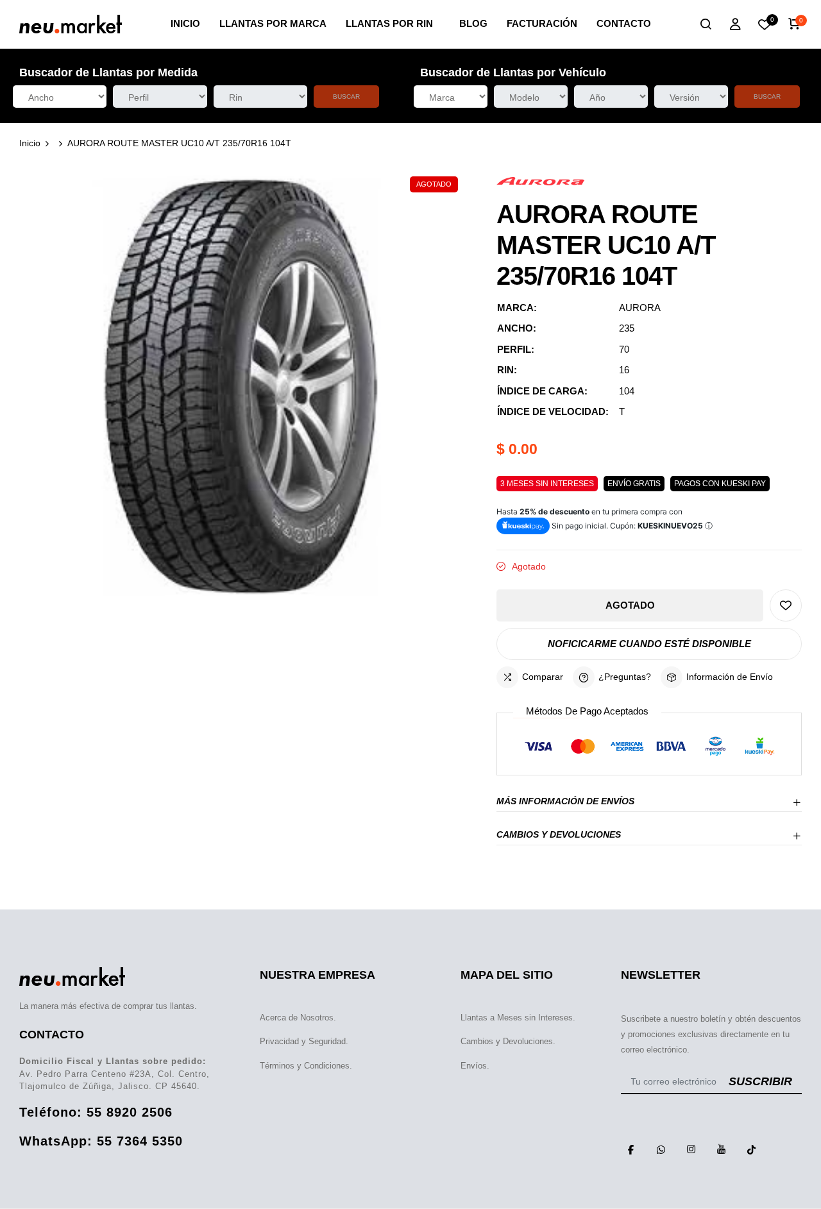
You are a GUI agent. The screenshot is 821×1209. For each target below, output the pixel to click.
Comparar (542, 677)
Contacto (624, 23)
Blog (473, 23)
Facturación (542, 23)
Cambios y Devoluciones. (508, 1041)
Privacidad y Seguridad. (304, 1041)
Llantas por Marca (272, 23)
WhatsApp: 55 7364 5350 (101, 1141)
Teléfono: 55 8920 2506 (96, 1112)
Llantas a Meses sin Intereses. (518, 1017)
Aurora (640, 307)
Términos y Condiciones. (306, 1065)
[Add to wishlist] (786, 605)
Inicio (185, 23)
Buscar (346, 96)
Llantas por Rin (389, 23)
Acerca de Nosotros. (298, 1017)
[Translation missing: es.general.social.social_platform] (631, 1149)
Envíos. (475, 1065)
